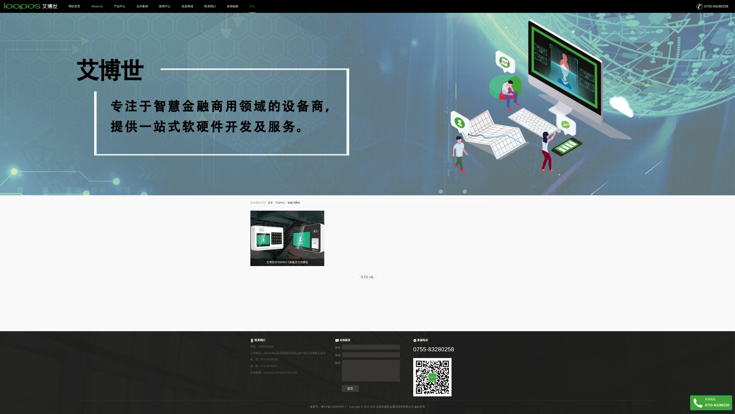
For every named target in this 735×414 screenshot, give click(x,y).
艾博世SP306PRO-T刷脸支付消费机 (287, 262)
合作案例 (142, 6)
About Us (97, 6)
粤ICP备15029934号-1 (333, 406)
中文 (252, 6)
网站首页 (74, 6)
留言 (338, 362)
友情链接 (232, 6)
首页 (270, 202)
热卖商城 (187, 6)
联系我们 (210, 6)
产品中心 (119, 6)
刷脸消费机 (294, 202)
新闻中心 (165, 6)
